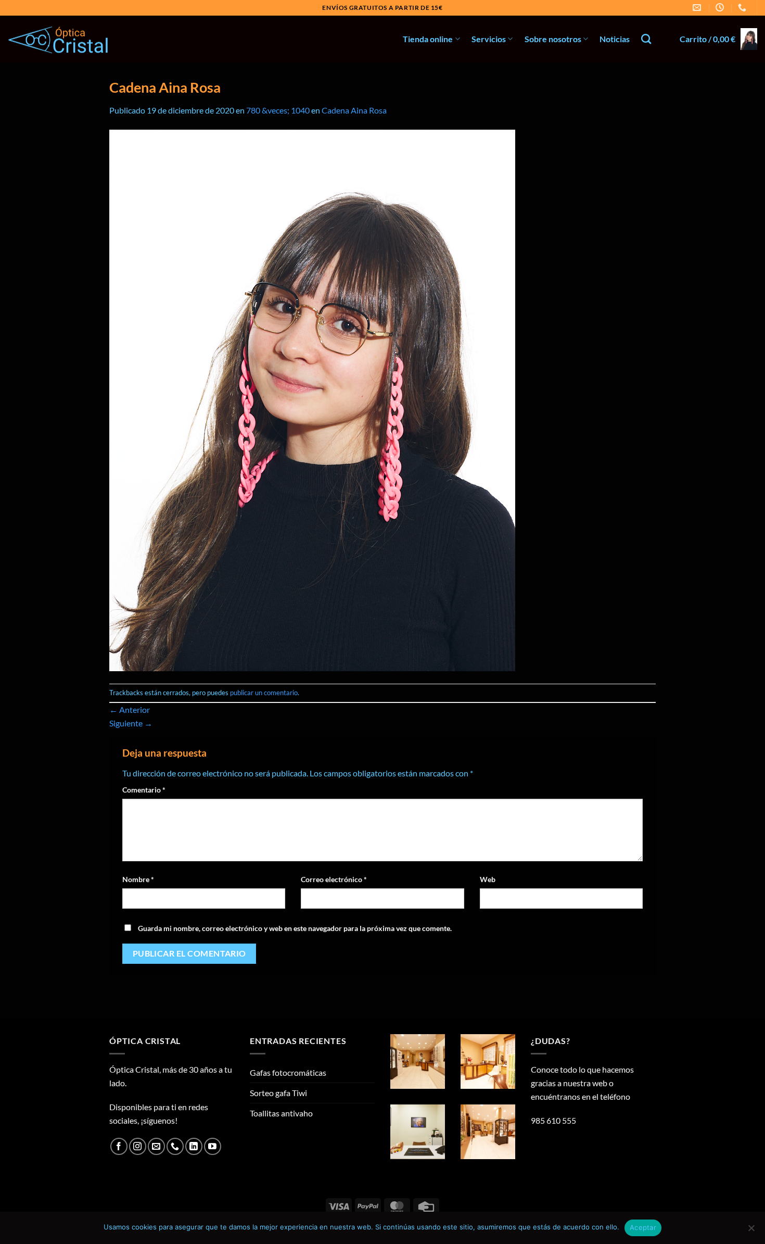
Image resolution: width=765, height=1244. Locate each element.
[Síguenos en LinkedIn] (193, 1146)
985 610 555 (553, 1120)
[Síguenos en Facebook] (119, 1146)
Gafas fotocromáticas (288, 1072)
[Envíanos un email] (156, 1146)
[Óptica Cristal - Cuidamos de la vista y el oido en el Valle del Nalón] (60, 39)
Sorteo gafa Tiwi (278, 1093)
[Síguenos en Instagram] (137, 1146)
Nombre (138, 879)
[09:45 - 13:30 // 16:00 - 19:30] (721, 7)
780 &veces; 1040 (278, 110)
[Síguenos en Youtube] (212, 1146)
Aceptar (643, 1227)
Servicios (488, 39)
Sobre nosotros (553, 39)
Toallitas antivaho (281, 1113)
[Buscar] (646, 39)
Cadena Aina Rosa (354, 110)
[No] (751, 1231)
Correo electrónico (334, 879)
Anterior (129, 709)
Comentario (143, 789)
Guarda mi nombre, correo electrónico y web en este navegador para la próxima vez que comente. (295, 928)
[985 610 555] (743, 7)
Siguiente (130, 723)
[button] (718, 39)
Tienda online (428, 39)
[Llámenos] (175, 1146)
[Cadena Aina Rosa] (312, 399)
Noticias (615, 39)
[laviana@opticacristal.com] (698, 7)
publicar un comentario (264, 692)
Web (487, 879)
